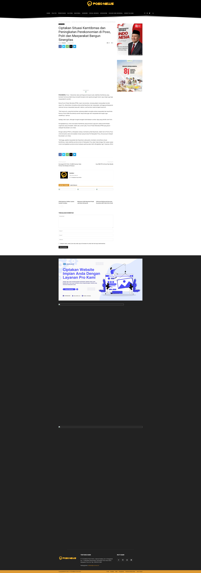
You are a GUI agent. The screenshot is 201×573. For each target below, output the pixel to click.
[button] (153, 13)
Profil (108, 571)
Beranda (60, 22)
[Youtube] (131, 560)
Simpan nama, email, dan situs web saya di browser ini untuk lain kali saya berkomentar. (82, 243)
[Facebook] (144, 13)
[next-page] (62, 206)
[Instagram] (147, 13)
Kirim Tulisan (139, 571)
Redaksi (64, 42)
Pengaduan (121, 571)
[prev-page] (60, 206)
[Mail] (127, 560)
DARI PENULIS (73, 185)
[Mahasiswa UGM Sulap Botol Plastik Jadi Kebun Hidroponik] (85, 194)
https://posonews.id (73, 175)
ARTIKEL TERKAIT (64, 185)
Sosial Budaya (67, 22)
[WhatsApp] (67, 46)
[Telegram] (74, 46)
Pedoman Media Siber (130, 571)
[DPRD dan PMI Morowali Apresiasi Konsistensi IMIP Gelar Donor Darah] (104, 194)
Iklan (116, 571)
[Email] (71, 46)
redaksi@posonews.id (93, 565)
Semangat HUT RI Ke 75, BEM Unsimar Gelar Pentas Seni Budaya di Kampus (70, 164)
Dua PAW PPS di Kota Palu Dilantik (104, 164)
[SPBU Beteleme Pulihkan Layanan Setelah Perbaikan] (67, 194)
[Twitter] (149, 13)
